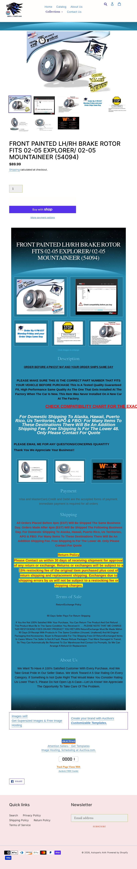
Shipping (14, 169)
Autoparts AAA (98, 852)
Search (13, 815)
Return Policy (42, 820)
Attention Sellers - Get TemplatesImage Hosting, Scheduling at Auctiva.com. (68, 748)
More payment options (43, 217)
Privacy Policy (32, 815)
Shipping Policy (19, 820)
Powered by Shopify (117, 852)
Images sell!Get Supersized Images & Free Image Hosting (37, 721)
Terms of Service (20, 825)
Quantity (14, 181)
